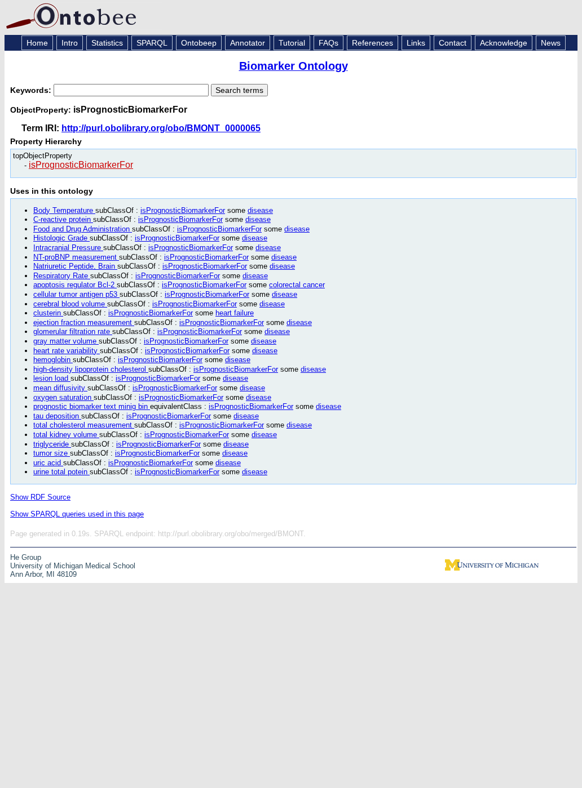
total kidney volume (66, 434)
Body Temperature (64, 210)
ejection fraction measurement (83, 322)
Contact (452, 42)
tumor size (51, 453)
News (551, 42)
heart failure (234, 313)
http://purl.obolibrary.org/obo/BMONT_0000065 (161, 128)
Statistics (107, 42)
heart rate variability (66, 350)
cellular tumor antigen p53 (76, 294)
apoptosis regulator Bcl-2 (75, 285)
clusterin (48, 313)
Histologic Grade (61, 238)
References (372, 42)
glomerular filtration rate (72, 331)
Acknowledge (503, 42)
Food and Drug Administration (82, 229)
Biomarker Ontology (293, 66)
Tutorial (292, 42)
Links (416, 42)
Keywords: (32, 90)
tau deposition (57, 416)
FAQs (328, 42)
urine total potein (61, 472)
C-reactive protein (63, 219)
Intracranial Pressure (68, 247)
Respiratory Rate (61, 275)
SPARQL (151, 42)
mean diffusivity (60, 388)
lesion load (51, 378)
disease (260, 210)
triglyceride (52, 444)
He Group (25, 557)
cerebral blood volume (70, 304)
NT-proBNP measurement (76, 257)
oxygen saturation (63, 397)
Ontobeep (199, 42)
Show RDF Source (40, 497)
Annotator (247, 42)
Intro (69, 42)
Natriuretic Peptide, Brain (75, 266)
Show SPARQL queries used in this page (77, 514)
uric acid (48, 462)
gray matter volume (66, 341)
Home (37, 42)
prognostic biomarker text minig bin (91, 406)
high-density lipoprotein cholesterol (90, 369)
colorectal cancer (297, 285)
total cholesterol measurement (83, 425)
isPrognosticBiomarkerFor (81, 165)
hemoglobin (53, 359)
